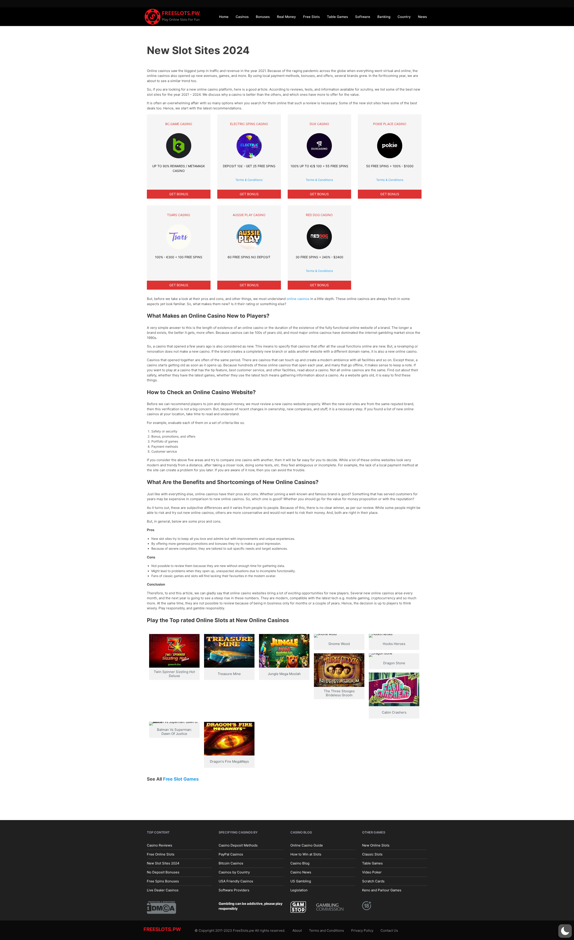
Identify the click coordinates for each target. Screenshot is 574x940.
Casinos (242, 17)
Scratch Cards (373, 881)
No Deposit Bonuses (163, 872)
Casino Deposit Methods (238, 845)
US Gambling (300, 881)
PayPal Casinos (231, 854)
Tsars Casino (178, 215)
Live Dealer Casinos (162, 890)
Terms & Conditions (249, 180)
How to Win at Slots (305, 854)
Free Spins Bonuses (163, 881)
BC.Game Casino (178, 124)
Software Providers (234, 890)
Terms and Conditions (326, 930)
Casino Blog (299, 863)
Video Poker (372, 872)
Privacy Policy (362, 930)
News (422, 17)
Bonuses (263, 17)
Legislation (299, 890)
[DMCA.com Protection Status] (161, 907)
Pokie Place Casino (389, 124)
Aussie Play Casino (249, 215)
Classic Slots (372, 854)
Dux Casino (319, 124)
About (297, 930)
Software (362, 17)
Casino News (300, 872)
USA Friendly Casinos (236, 881)
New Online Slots (375, 845)
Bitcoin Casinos (231, 863)
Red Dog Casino (319, 215)
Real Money (286, 17)
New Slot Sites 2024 (163, 863)
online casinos (298, 299)
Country (404, 17)
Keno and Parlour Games (381, 890)
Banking (383, 17)
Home (223, 17)
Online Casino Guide (306, 845)
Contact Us (389, 930)
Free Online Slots (160, 854)
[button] (565, 931)
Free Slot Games (181, 779)
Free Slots (311, 17)
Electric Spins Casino (249, 124)
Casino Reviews (159, 845)
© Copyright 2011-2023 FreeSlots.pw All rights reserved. (240, 930)
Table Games (337, 17)
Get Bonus (178, 194)
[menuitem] (223, 16)
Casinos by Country (234, 872)
